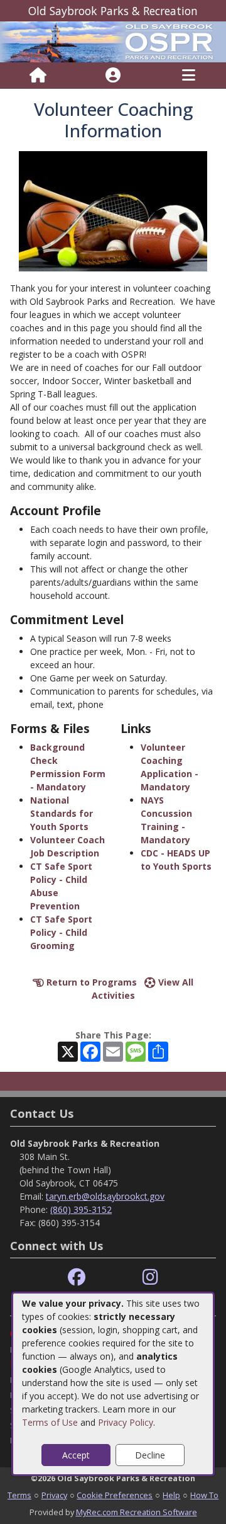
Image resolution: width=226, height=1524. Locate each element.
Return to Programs (90, 982)
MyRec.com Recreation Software (136, 1512)
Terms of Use (50, 1422)
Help (171, 1495)
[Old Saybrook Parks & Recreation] (113, 41)
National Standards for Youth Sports (61, 813)
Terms (19, 1495)
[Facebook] (76, 1277)
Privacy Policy (125, 1422)
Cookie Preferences (115, 1495)
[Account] (113, 75)
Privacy (54, 1495)
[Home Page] (38, 75)
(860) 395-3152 (81, 1209)
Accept (76, 1455)
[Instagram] (150, 1277)
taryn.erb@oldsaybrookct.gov (105, 1196)
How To (204, 1495)
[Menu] (188, 75)
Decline (150, 1455)
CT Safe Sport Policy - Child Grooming (61, 932)
